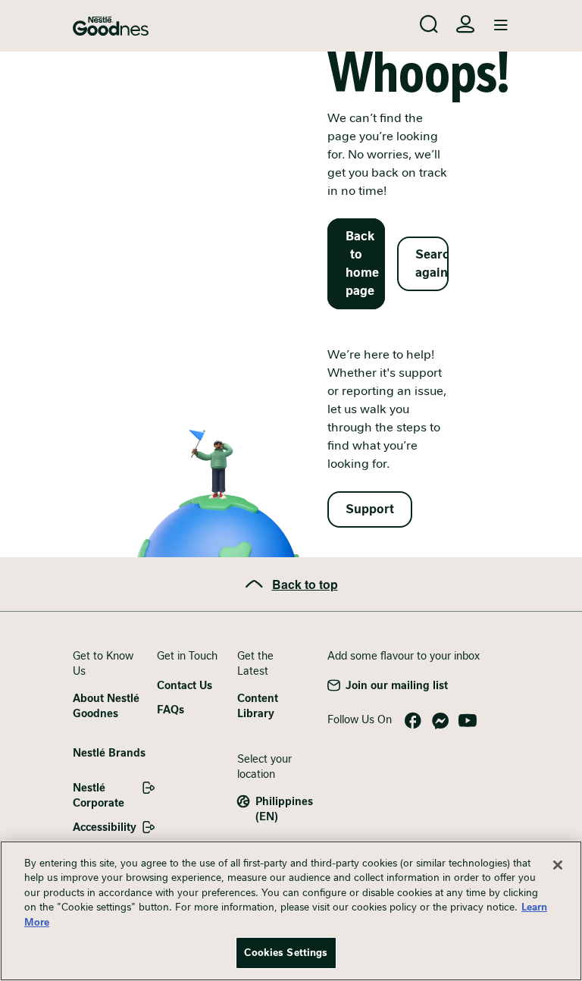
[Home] (111, 26)
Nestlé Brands (109, 753)
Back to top (305, 584)
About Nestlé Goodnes (106, 705)
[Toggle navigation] (501, 26)
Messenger (440, 721)
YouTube (467, 721)
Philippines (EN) (284, 809)
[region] (291, 911)
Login (465, 24)
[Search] (429, 24)
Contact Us (184, 685)
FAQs (170, 709)
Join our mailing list (397, 685)
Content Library (257, 705)
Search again (432, 263)
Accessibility (104, 827)
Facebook (413, 721)
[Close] (557, 865)
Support (370, 509)
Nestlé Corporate (98, 795)
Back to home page (362, 263)
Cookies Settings (285, 952)
